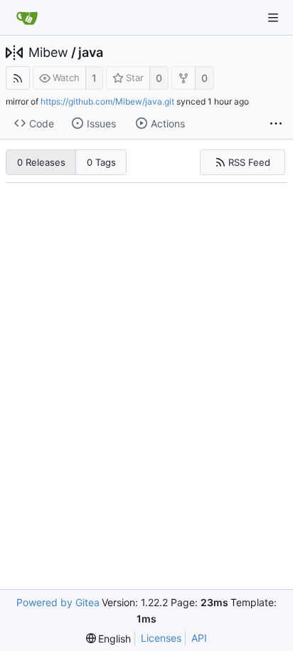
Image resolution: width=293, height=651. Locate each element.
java (90, 53)
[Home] (27, 18)
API (199, 638)
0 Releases (41, 162)
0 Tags (101, 162)
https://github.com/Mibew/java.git (107, 101)
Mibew (48, 53)
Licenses (161, 638)
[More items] (276, 124)
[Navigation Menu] (273, 18)
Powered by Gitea (58, 602)
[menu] (109, 639)
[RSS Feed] (18, 78)
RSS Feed (249, 162)
